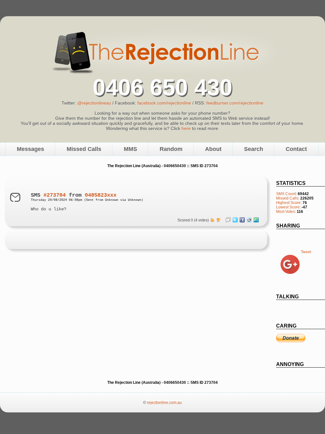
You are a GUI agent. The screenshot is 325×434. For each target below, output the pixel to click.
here (186, 128)
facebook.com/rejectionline (164, 102)
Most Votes (285, 211)
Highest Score (288, 202)
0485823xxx (100, 195)
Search (253, 149)
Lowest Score (288, 207)
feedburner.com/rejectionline (234, 102)
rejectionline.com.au (164, 402)
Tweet (306, 252)
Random (171, 149)
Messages (30, 149)
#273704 (54, 195)
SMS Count (286, 194)
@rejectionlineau (94, 102)
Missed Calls (84, 149)
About (213, 149)
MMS (130, 149)
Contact (296, 149)
